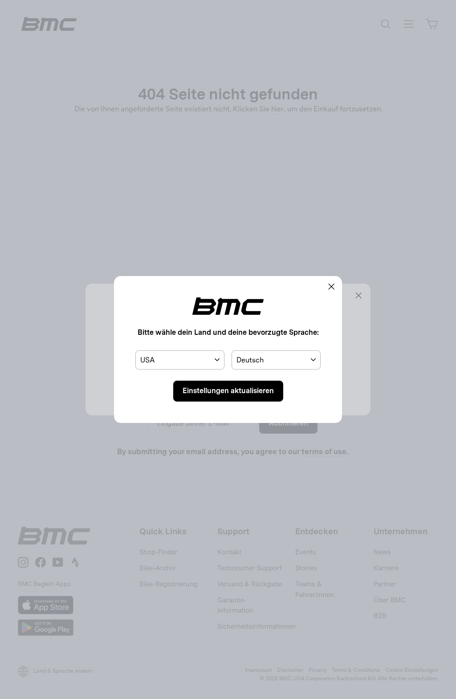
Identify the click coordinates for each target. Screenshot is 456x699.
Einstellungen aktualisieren (228, 390)
